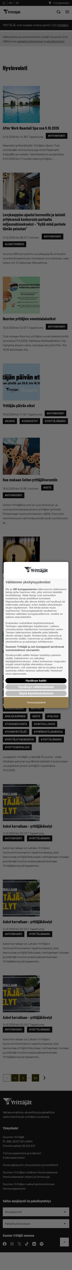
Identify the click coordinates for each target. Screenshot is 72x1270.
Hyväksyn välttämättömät (36, 687)
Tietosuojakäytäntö (36, 702)
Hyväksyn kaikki (36, 680)
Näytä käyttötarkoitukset (36, 693)
